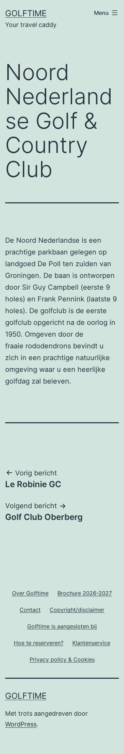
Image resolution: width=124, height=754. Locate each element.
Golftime (25, 13)
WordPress (21, 724)
